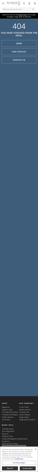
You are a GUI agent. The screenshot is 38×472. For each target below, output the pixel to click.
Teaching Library (7, 429)
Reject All (10, 468)
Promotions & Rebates (10, 415)
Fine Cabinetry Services (10, 412)
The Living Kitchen (8, 431)
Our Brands (6, 420)
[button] (3, 3)
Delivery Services (25, 410)
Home (19, 43)
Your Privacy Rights (19, 463)
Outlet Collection (7, 417)
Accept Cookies (27, 468)
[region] (19, 459)
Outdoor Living (7, 410)
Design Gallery (24, 417)
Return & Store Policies (10, 444)
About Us (5, 434)
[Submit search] (33, 9)
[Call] (29, 3)
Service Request (24, 415)
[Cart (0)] (35, 3)
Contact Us (19, 60)
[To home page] (13, 3)
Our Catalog (19, 52)
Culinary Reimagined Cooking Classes (14, 439)
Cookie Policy (19, 459)
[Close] (36, 449)
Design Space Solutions (27, 420)
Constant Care (24, 412)
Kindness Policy (7, 436)
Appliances (5, 407)
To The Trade (23, 407)
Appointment (22, 15)
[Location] (24, 3)
